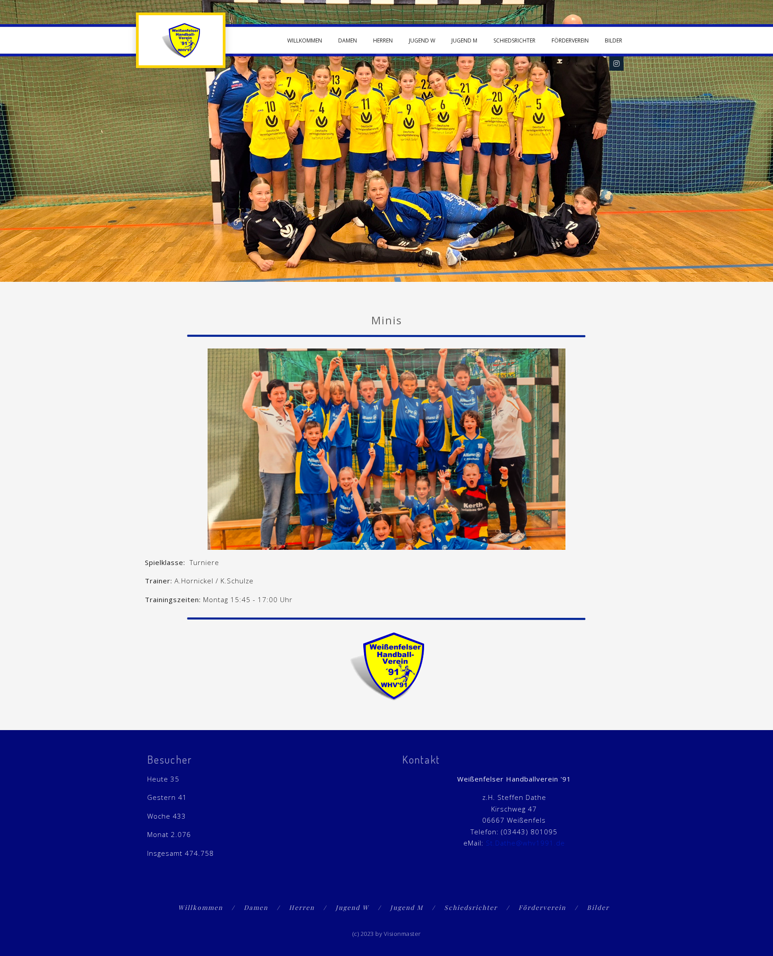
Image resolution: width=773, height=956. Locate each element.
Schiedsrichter (514, 40)
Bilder (613, 40)
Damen (347, 40)
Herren (383, 40)
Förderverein (570, 40)
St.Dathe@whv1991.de (525, 842)
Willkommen (304, 40)
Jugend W (422, 40)
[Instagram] (616, 63)
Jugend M (464, 40)
